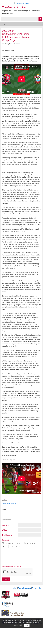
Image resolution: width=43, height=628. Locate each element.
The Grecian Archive (14, 7)
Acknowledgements (24, 588)
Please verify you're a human (11, 566)
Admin (15, 588)
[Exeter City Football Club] (6, 596)
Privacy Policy (37, 588)
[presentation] (3, 547)
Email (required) (7, 535)
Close (26, 625)
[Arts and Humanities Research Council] (13, 614)
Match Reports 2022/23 (9, 503)
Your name (5, 525)
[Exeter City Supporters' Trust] (21, 596)
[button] (3, 547)
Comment (5, 540)
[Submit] (40, 19)
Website (4, 530)
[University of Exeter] (8, 606)
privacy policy (18, 625)
